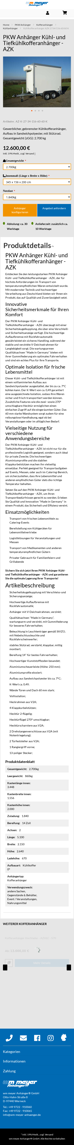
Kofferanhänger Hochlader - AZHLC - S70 (30, 938)
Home (6, 24)
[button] (32, 111)
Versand (29, 153)
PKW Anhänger (23, 24)
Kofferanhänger (44, 24)
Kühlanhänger (10, 28)
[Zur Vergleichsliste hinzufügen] (9, 963)
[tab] (37, 246)
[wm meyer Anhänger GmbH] (37, 4)
